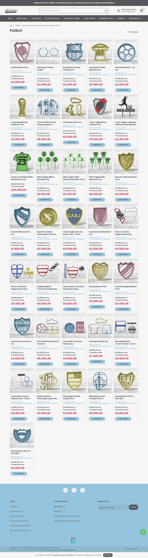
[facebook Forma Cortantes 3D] (74, 490)
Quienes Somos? (16, 511)
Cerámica (121, 18)
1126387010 (58, 511)
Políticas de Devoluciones (20, 530)
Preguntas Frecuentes (19, 521)
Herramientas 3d (106, 18)
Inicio (10, 18)
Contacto (14, 506)
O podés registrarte (128, 12)
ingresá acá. (50, 550)
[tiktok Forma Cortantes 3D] (82, 490)
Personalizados (136, 18)
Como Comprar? (17, 516)
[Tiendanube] (131, 549)
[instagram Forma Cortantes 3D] (65, 490)
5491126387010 (59, 506)
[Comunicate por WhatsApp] (143, 532)
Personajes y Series (72, 18)
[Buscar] (106, 10)
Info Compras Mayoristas (20, 525)
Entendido (107, 555)
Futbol (18, 25)
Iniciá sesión (131, 9)
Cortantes (36, 18)
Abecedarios (22, 18)
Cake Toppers (89, 18)
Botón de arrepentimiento (67, 550)
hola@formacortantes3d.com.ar (67, 516)
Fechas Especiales (52, 18)
